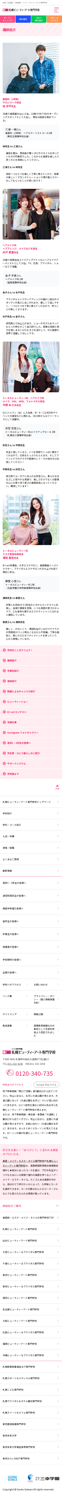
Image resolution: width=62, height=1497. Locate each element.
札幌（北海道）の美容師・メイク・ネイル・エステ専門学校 (25, 2)
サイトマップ (10, 1014)
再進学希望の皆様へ (13, 908)
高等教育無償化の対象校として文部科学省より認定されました (44, 1030)
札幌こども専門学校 (13, 1389)
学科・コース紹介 (12, 824)
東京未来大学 (10, 1435)
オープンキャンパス (8, 19)
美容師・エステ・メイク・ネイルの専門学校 (28, 1217)
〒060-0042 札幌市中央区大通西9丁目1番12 (26, 1059)
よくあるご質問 (11, 859)
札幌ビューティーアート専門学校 (20, 1229)
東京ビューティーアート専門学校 (20, 1275)
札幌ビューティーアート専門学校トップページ (27, 802)
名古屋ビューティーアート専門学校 (21, 1309)
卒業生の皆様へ (11, 934)
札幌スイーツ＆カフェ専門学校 (19, 1412)
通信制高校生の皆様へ (14, 895)
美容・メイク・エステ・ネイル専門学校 (23, 1161)
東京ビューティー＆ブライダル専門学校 (23, 1286)
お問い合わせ (41, 984)
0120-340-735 (34, 1073)
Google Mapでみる (46, 1084)
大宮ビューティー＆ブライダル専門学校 (23, 1252)
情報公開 (38, 1014)
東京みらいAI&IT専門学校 (16, 1458)
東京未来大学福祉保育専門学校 (19, 1447)
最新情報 (7, 870)
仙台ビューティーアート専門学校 (20, 1240)
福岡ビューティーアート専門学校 (20, 1343)
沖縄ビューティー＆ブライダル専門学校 (23, 1355)
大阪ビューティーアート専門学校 (20, 1320)
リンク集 (7, 996)
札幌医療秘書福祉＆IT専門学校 (19, 1366)
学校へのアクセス (54, 19)
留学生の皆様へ (11, 921)
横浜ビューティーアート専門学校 (20, 1298)
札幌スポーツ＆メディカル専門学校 (21, 1378)
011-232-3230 (15, 1063)
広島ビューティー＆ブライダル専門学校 (23, 1332)
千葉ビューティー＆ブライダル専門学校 (23, 1263)
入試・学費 (8, 836)
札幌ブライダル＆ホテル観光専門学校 (22, 1401)
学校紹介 (7, 813)
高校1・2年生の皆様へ (14, 882)
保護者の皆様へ (11, 946)
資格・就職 (8, 847)
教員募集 (7, 1025)
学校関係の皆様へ (12, 959)
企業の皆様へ (10, 972)
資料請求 (23, 19)
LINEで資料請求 (39, 19)
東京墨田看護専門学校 (14, 1424)
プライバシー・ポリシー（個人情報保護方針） (44, 999)
